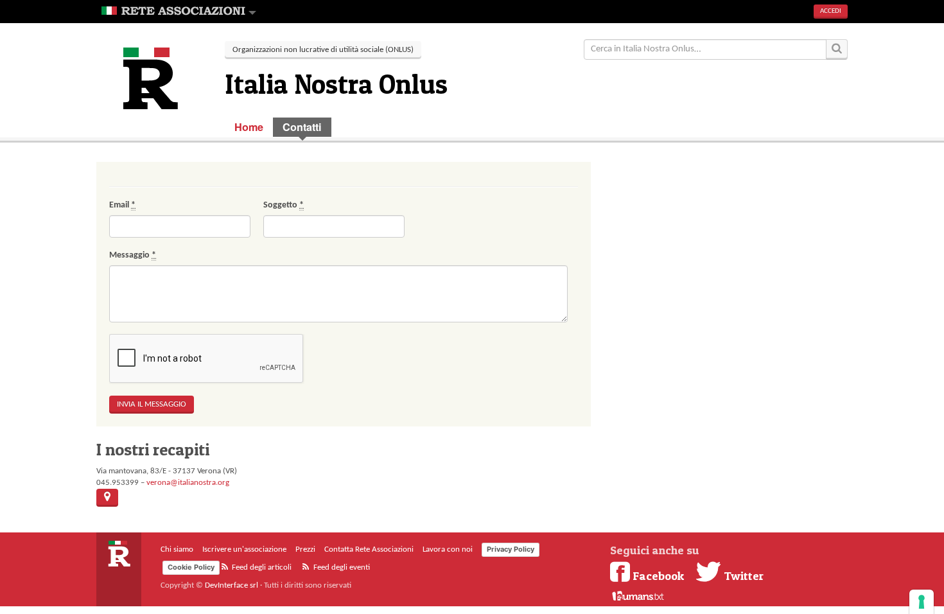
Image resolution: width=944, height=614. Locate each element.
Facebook (658, 575)
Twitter (742, 575)
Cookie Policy (191, 567)
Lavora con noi (448, 549)
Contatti (302, 126)
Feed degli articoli (261, 567)
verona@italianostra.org (187, 482)
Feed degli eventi (340, 567)
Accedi (830, 11)
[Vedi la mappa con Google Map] (107, 498)
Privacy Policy (510, 549)
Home (248, 126)
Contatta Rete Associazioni (369, 549)
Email (122, 205)
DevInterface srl (231, 585)
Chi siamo (177, 549)
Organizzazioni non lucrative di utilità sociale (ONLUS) (323, 50)
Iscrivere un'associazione (244, 549)
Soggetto (283, 205)
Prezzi (305, 549)
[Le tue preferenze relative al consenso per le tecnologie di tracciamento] (921, 602)
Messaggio (132, 255)
